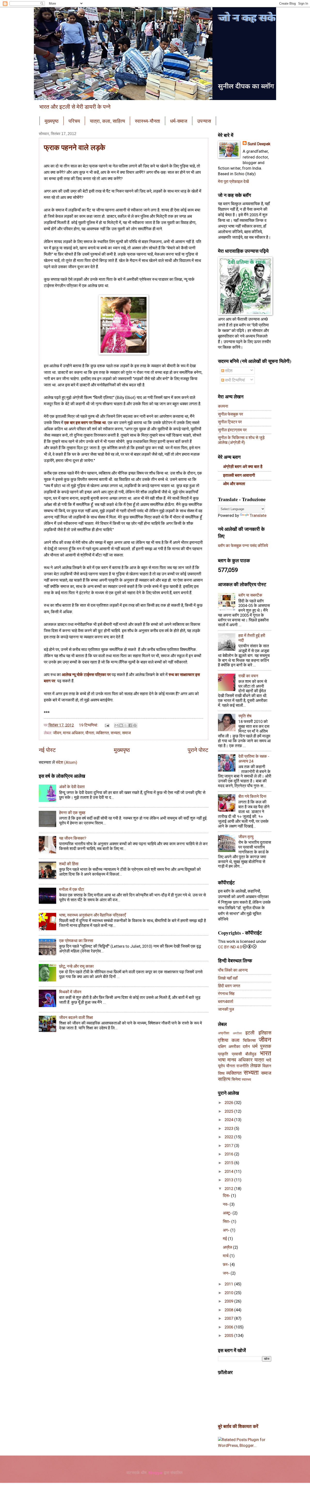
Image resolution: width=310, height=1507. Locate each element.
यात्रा (259, 1060)
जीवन (57, 733)
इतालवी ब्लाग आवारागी (239, 475)
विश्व (221, 1073)
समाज (126, 733)
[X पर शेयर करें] (125, 725)
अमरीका (237, 1033)
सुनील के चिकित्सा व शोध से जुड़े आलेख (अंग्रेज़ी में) (241, 440)
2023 (229, 1128)
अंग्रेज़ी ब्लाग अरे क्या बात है (242, 466)
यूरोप (221, 1066)
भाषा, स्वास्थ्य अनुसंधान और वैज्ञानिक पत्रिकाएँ (92, 915)
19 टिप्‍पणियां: (89, 725)
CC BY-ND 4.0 (230, 947)
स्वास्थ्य (246, 1079)
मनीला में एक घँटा (71, 889)
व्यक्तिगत (102, 733)
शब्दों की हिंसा (68, 864)
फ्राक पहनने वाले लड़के (74, 147)
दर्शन (246, 1046)
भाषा (222, 1060)
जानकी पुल (226, 1009)
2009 (229, 1301)
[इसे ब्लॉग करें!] (121, 725)
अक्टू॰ (227, 1213)
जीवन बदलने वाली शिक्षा (76, 1017)
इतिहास (264, 1033)
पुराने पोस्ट (198, 750)
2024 (229, 1120)
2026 (229, 1102)
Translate (258, 515)
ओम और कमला (234, 484)
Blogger (155, 1473)
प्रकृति (223, 1054)
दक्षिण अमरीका (229, 1046)
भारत (265, 1053)
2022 (229, 1137)
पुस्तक (265, 1046)
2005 (229, 1335)
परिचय (74, 121)
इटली (250, 1033)
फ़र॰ (226, 1264)
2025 (229, 1111)
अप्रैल (228, 1247)
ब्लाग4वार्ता (225, 1001)
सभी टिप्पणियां (234, 380)
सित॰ (227, 1221)
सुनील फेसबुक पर (230, 414)
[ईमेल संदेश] (106, 725)
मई (225, 1238)
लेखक (255, 1065)
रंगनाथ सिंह (226, 993)
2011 (229, 1284)
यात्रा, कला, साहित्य (107, 121)
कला (236, 1040)
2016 (229, 1154)
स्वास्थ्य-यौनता (147, 121)
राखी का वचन (248, 676)
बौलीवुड (250, 1054)
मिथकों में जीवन (70, 992)
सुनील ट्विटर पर (230, 422)
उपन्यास (204, 121)
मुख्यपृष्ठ (52, 121)
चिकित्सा (249, 1040)
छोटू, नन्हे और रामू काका (76, 966)
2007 (229, 1318)
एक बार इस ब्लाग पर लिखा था (85, 422)
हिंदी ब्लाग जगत (229, 986)
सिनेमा (236, 1079)
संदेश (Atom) (66, 762)
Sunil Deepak (259, 144)
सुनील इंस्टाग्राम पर (232, 430)
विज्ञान (266, 1066)
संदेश (228, 370)
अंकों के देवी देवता (72, 787)
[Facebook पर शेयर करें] (130, 725)
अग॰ (226, 1230)
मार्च (226, 1256)
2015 (229, 1163)
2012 (229, 1188)
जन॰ (227, 1273)
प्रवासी (237, 1054)
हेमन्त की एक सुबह (72, 812)
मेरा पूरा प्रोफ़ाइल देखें (233, 181)
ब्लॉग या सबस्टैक (250, 595)
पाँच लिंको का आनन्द (233, 970)
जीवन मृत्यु (245, 837)
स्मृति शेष (244, 716)
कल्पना (223, 406)
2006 (229, 1327)
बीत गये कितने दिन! (252, 796)
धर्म (254, 1046)
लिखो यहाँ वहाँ (228, 978)
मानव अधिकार (73, 733)
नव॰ (226, 1204)
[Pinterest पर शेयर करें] (134, 725)
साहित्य (224, 1079)
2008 (229, 1310)
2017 (229, 1145)
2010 (229, 1293)
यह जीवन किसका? (72, 838)
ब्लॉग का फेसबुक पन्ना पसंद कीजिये (243, 545)
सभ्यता (115, 733)
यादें (268, 1060)
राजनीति (242, 1066)
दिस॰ (227, 1195)
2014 (229, 1171)
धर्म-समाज (178, 121)
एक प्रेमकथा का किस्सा (76, 940)
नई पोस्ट (47, 750)
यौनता (89, 733)
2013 (229, 1180)
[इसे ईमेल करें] (116, 725)
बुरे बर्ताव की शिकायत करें (238, 1426)
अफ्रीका (223, 1033)
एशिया (223, 1040)
